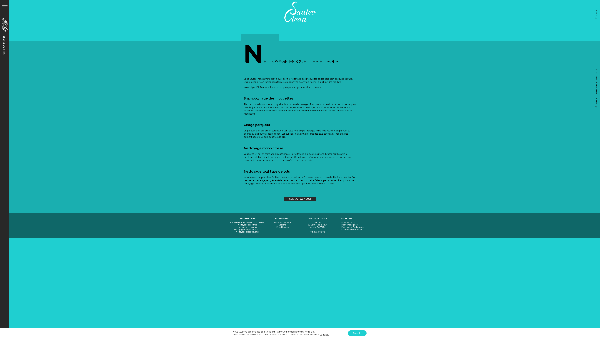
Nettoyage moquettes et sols (247, 229)
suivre (596, 13)
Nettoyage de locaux (247, 227)
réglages (324, 334)
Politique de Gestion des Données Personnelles (352, 228)
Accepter (357, 333)
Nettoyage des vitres (247, 225)
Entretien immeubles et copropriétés (247, 222)
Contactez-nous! (300, 199)
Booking (282, 225)
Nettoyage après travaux (247, 232)
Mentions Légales (349, 225)
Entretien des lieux (282, 222)
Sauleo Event (4, 45)
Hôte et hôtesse (282, 227)
